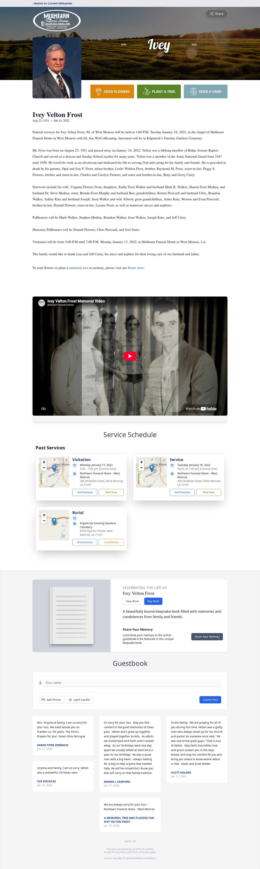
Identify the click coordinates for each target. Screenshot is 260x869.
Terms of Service (140, 852)
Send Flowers (111, 542)
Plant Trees (111, 492)
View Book (132, 601)
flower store (136, 267)
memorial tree (78, 267)
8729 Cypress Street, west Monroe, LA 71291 (96, 532)
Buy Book (153, 601)
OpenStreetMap (134, 858)
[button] (54, 468)
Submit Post (210, 699)
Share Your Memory (207, 636)
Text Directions (85, 492)
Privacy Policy (119, 852)
